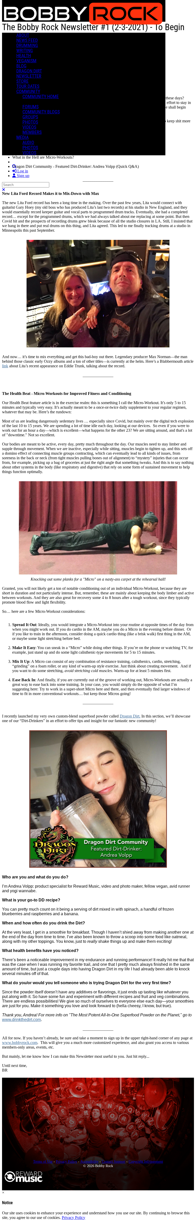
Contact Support (113, 1161)
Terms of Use (43, 1161)
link (5, 366)
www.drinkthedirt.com (21, 1019)
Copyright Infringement (146, 1161)
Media (22, 137)
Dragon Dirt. (130, 716)
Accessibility (89, 1161)
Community (28, 91)
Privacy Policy (66, 1161)
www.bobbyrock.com (19, 1042)
